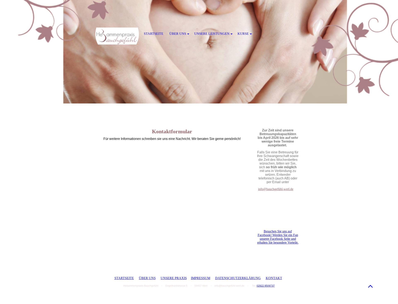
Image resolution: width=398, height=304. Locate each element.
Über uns (177, 33)
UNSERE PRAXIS (174, 278)
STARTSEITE (124, 278)
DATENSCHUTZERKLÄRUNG (238, 278)
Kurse (243, 33)
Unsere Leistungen (211, 33)
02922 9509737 (266, 285)
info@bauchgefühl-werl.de (275, 189)
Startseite (153, 33)
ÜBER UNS (147, 278)
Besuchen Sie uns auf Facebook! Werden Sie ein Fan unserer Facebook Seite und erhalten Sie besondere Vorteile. (277, 237)
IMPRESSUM (200, 278)
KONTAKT (274, 278)
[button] (370, 286)
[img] (199, 51)
